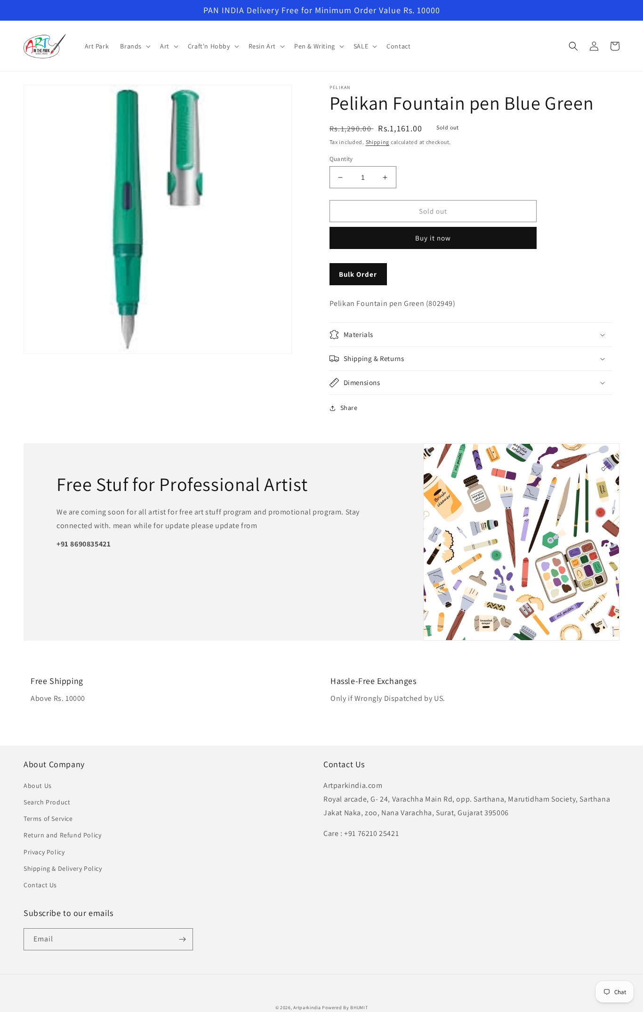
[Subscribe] (182, 939)
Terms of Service (48, 818)
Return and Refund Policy (62, 835)
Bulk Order (358, 274)
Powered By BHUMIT (345, 1007)
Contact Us (40, 885)
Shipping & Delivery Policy (63, 868)
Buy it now (433, 237)
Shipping (378, 141)
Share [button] (349, 407)
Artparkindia (307, 1007)
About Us (38, 785)
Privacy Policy (44, 852)
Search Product (47, 802)
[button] (134, 46)
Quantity (341, 159)
